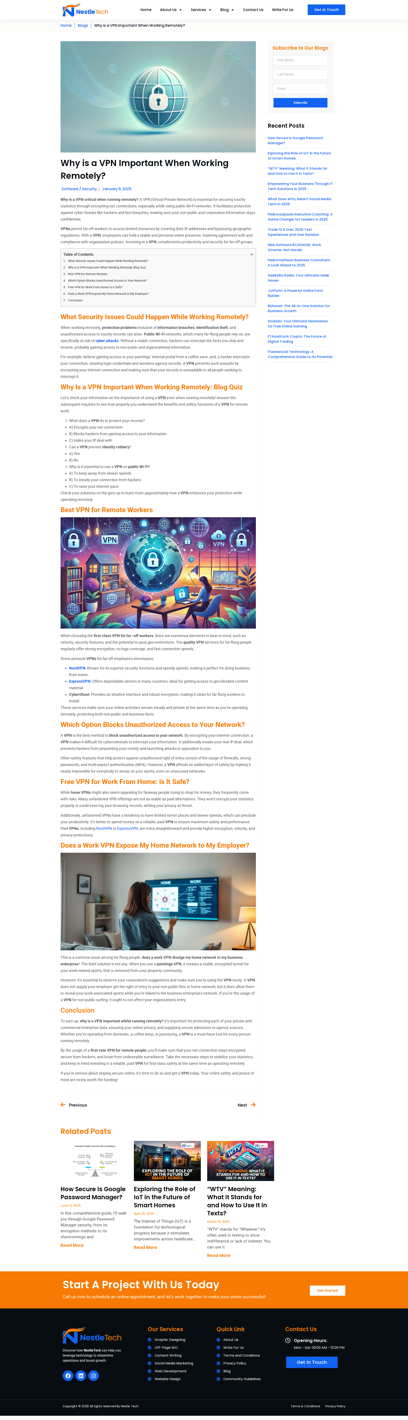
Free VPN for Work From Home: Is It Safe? (95, 287)
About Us (168, 9)
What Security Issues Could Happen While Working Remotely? (108, 261)
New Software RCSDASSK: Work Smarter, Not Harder (294, 247)
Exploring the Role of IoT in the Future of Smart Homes (164, 1197)
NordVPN (104, 828)
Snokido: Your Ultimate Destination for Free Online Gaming (298, 324)
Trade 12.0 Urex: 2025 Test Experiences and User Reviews (293, 232)
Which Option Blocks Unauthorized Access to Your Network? (107, 280)
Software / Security (79, 188)
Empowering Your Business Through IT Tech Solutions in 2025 (300, 186)
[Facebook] (68, 1375)
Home (146, 9)
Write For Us (282, 9)
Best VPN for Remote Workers (87, 274)
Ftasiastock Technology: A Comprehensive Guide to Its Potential (300, 354)
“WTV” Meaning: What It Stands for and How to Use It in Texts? (297, 171)
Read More (72, 1245)
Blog (224, 9)
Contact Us (253, 9)
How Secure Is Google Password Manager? (93, 1193)
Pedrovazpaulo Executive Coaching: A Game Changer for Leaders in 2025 (300, 217)
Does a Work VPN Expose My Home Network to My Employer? (108, 293)
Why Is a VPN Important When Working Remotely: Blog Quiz (107, 267)
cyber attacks (107, 340)
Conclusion (75, 300)
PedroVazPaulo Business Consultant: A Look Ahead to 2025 (299, 263)
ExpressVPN (127, 828)
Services (198, 9)
